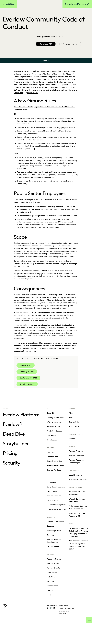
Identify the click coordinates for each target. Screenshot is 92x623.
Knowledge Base (54, 530)
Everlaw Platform (21, 415)
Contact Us (74, 422)
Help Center (52, 577)
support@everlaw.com (25, 351)
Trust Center (74, 426)
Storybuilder (16, 443)
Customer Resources (55, 521)
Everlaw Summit (54, 563)
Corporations (52, 457)
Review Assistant (54, 426)
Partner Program (76, 451)
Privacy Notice (63, 605)
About (71, 413)
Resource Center (54, 559)
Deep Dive (13, 434)
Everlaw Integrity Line (78, 479)
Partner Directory (54, 568)
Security (11, 463)
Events (50, 590)
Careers (72, 439)
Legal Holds (52, 491)
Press (71, 417)
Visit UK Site (63, 613)
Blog (49, 595)
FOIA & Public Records (56, 509)
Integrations (52, 572)
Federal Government (55, 466)
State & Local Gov (54, 461)
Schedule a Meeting (75, 3)
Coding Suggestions (55, 417)
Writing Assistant (54, 422)
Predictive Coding (54, 431)
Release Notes (53, 547)
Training (50, 535)
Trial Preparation (54, 496)
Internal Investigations (56, 505)
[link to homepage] (5, 607)
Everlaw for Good (54, 470)
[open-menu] (89, 620)
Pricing (10, 453)
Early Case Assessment (56, 487)
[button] (25, 365)
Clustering (51, 435)
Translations (52, 440)
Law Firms (51, 452)
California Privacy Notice (66, 608)
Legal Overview (75, 475)
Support (50, 526)
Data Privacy (52, 500)
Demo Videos (52, 586)
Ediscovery (51, 482)
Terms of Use (32, 93)
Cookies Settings (64, 611)
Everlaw (12, 424)
